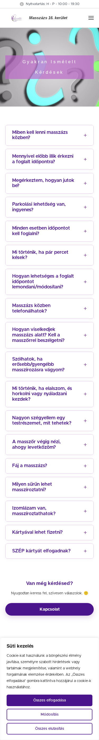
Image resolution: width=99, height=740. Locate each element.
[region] (49, 689)
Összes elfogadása (49, 700)
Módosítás (50, 714)
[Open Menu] (91, 17)
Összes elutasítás (49, 729)
